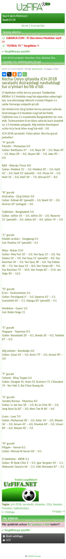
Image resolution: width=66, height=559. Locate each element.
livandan (7, 508)
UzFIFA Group (34, 556)
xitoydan (40, 504)
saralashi (28, 504)
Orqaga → (58, 511)
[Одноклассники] (14, 74)
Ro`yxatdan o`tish (39, 524)
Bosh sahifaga (14, 536)
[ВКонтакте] (4, 74)
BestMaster (37, 69)
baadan (57, 504)
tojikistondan (21, 508)
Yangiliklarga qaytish (17, 51)
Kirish (25, 25)
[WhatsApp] (25, 74)
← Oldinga (8, 512)
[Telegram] (19, 74)
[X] (9, 74)
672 (8, 540)
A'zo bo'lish (37, 25)
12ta (49, 504)
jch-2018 (16, 504)
